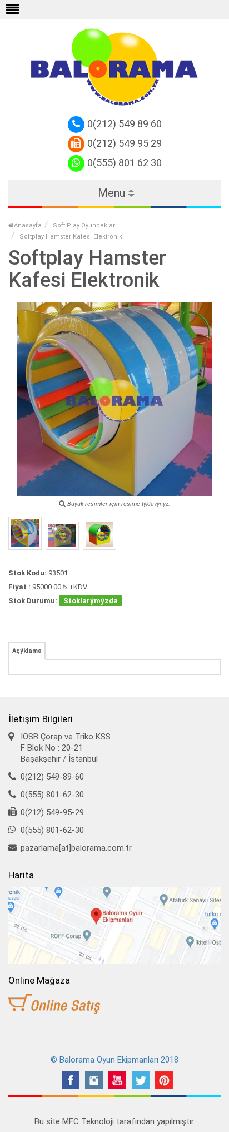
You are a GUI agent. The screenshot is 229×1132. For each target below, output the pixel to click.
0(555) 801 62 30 (124, 162)
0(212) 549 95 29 (124, 143)
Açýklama (27, 650)
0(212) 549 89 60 (124, 124)
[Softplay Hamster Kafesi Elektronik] (25, 533)
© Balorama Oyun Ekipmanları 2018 (114, 1060)
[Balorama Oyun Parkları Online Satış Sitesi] (114, 1004)
